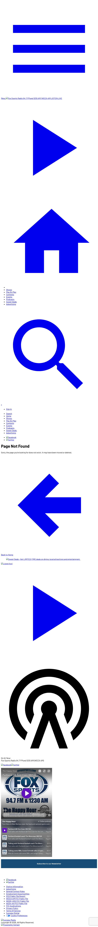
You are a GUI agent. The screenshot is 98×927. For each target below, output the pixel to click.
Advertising (11, 304)
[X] (10, 440)
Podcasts (10, 299)
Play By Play (11, 292)
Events (9, 297)
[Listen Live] (49, 611)
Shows (9, 289)
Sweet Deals (11, 302)
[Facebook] (11, 437)
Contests (10, 294)
